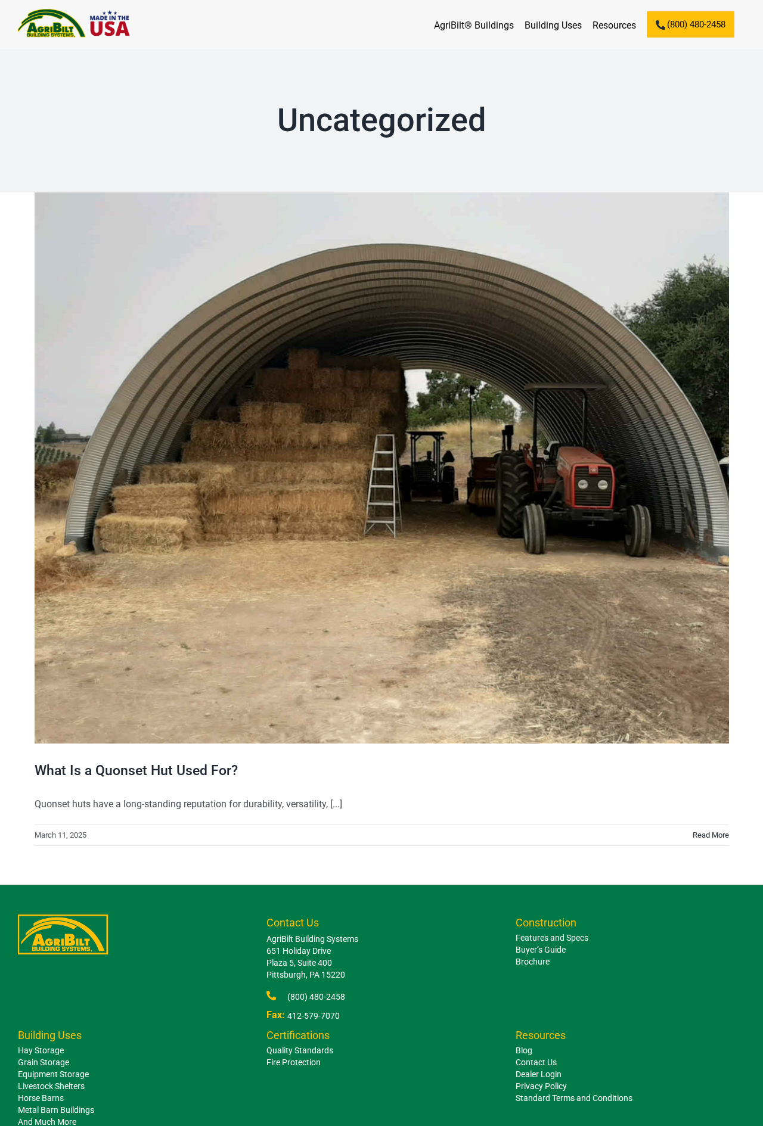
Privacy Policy (541, 1086)
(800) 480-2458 (316, 996)
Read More (711, 834)
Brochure (533, 961)
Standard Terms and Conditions (574, 1098)
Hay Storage (41, 1050)
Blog (524, 1050)
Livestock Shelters (51, 1086)
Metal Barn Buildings (56, 1110)
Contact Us (536, 1062)
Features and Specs (552, 938)
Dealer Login (539, 1074)
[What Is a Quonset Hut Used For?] (382, 468)
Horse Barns (41, 1098)
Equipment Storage (53, 1074)
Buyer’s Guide (541, 949)
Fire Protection (293, 1062)
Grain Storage (43, 1062)
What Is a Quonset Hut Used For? (136, 771)
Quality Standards (299, 1050)
